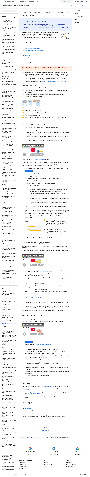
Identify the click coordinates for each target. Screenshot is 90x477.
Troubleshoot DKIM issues (36, 378)
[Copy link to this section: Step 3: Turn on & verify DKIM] (44, 316)
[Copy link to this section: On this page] (32, 42)
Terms (20, 474)
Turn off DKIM (28, 408)
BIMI (40, 396)
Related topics (28, 57)
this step (39, 289)
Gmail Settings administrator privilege (42, 173)
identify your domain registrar (45, 271)
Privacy (24, 474)
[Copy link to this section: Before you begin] (35, 63)
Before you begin (28, 45)
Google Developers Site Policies (48, 437)
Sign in (86, 1)
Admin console (74, 5)
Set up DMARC (53, 27)
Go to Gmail (28, 171)
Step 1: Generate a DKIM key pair (32, 48)
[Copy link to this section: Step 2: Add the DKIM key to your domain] (52, 243)
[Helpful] (66, 12)
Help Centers (22, 462)
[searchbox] (9, 11)
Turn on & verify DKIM (37, 68)
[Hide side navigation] (16, 474)
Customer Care (69, 466)
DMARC (50, 386)
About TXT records (29, 410)
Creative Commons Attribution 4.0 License (55, 436)
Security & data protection (21, 6)
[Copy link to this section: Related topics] (33, 403)
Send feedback (64, 15)
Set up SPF (51, 25)
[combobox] (66, 1)
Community (30, 1)
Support (37, 1)
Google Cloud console (47, 466)
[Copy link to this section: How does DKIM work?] (37, 85)
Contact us (84, 5)
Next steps (27, 55)
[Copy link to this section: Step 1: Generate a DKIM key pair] (46, 124)
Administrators (6, 6)
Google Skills (22, 468)
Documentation (21, 1)
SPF (45, 386)
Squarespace (38, 67)
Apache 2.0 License (30, 437)
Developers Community (71, 464)
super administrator (39, 159)
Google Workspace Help (26, 12)
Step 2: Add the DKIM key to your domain (34, 50)
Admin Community (70, 462)
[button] (8, 311)
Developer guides (22, 464)
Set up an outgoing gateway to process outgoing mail (54, 81)
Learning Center (22, 466)
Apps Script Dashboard (47, 464)
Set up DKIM (57, 25)
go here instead (55, 19)
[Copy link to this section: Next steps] (31, 383)
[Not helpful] (68, 12)
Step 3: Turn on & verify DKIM (31, 53)
